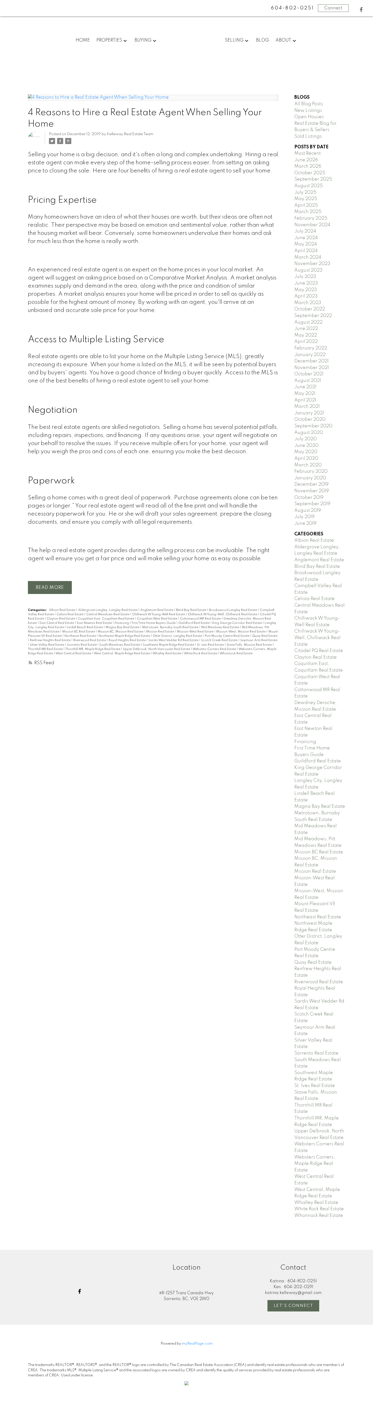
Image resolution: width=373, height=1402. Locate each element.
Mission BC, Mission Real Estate (121, 631)
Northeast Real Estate (80, 636)
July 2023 (305, 276)
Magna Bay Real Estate (123, 627)
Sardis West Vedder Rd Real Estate (173, 640)
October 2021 (309, 374)
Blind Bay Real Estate (191, 610)
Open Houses (309, 117)
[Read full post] (153, 100)
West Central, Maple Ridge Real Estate (122, 653)
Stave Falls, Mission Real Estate (250, 644)
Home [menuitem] (83, 40)
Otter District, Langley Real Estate (178, 636)
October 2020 (310, 419)
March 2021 (307, 406)
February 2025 (310, 218)
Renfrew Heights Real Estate (50, 640)
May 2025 (305, 199)
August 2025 (308, 186)
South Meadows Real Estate (120, 644)
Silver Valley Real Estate (47, 644)
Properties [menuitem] (109, 40)
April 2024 (306, 251)
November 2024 (312, 225)
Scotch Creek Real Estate (219, 640)
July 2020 (305, 439)
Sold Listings (308, 136)
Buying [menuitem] (142, 40)
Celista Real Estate (70, 614)
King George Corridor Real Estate (237, 623)
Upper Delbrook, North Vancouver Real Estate (157, 649)
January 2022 (310, 355)
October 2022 (309, 309)
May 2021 (304, 393)
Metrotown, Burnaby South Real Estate (170, 627)
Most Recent (307, 153)
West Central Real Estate (74, 653)
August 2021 (307, 380)
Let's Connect (293, 1306)
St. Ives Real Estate (211, 644)
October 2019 (309, 497)
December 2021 (311, 361)
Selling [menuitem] (234, 40)
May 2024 (305, 244)
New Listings (308, 110)
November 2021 (311, 367)
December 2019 (311, 484)
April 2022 (306, 341)
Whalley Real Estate (167, 653)
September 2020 (313, 426)
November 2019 (311, 491)
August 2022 (308, 322)
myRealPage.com (197, 1343)
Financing (122, 623)
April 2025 (306, 205)
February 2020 (311, 471)
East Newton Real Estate (95, 623)
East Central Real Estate (57, 623)
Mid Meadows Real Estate (220, 627)
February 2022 (310, 348)
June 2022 (306, 328)
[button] (361, 9)
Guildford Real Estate (194, 623)
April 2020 (306, 458)
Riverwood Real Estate (90, 640)
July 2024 (305, 231)
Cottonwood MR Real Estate (201, 618)
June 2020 (306, 445)
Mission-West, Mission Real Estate (241, 631)
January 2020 (310, 478)
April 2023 (306, 296)
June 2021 (305, 387)
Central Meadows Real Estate (108, 614)
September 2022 (313, 315)
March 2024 (307, 257)
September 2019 (312, 504)
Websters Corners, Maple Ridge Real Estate (314, 1163)
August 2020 (308, 432)
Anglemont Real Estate (157, 610)
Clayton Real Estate (61, 618)
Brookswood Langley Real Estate (233, 610)
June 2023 (306, 283)
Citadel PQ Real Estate (318, 651)
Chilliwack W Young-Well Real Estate (159, 614)
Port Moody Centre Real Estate (227, 636)
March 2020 (308, 465)
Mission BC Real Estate (79, 631)
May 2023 (305, 290)
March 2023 (307, 303)
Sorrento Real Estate (82, 644)
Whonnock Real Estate (236, 653)
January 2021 (309, 413)
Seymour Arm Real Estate (258, 640)
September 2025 (313, 179)
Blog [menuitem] (262, 40)
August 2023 (308, 270)
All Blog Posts (308, 104)
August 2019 (307, 510)
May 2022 (305, 335)
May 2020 (305, 452)
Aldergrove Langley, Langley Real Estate (108, 610)
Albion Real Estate (62, 610)
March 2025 (307, 211)
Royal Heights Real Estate (127, 640)
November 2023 (312, 263)
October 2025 (309, 173)
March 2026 (307, 166)
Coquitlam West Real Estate (157, 618)
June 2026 (306, 160)
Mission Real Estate (160, 631)
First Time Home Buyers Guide (154, 623)
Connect (333, 8)
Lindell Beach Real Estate (85, 627)
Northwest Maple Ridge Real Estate (125, 636)
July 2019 (304, 517)
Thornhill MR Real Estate (45, 649)
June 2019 (305, 523)
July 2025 (305, 192)
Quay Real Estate (264, 636)
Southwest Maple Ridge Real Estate (169, 644)
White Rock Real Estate (201, 653)
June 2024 (306, 238)
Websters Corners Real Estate (215, 649)
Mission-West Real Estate (195, 631)
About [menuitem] (283, 40)
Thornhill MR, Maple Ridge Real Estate (93, 649)
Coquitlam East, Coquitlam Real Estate (106, 618)
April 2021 (305, 400)
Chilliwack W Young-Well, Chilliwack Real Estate (223, 614)
